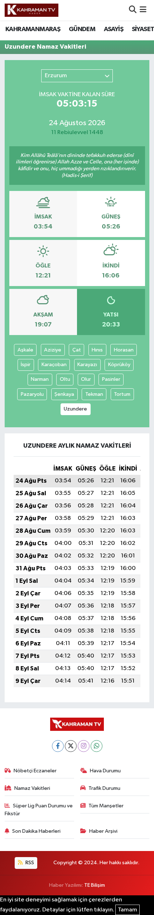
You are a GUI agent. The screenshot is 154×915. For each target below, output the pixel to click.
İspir (25, 364)
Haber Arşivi (103, 831)
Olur (86, 379)
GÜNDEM (82, 29)
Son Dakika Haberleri (36, 831)
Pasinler (111, 379)
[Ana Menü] (143, 10)
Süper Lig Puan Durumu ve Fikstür (39, 809)
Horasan (124, 350)
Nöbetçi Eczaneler (35, 770)
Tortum (122, 394)
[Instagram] (84, 746)
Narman (40, 379)
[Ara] (132, 10)
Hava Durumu (105, 770)
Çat (76, 350)
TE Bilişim (94, 885)
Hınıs (97, 350)
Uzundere (75, 409)
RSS (29, 862)
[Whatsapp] (96, 746)
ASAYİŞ (113, 29)
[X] (71, 746)
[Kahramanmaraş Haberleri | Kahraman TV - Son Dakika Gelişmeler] (31, 10)
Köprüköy (119, 364)
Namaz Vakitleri (32, 788)
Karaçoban (54, 364)
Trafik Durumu (104, 788)
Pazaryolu (32, 394)
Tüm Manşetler (106, 805)
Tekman (94, 394)
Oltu (65, 379)
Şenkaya (64, 394)
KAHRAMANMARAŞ (32, 29)
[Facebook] (58, 746)
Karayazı (87, 364)
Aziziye (52, 350)
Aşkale (25, 350)
